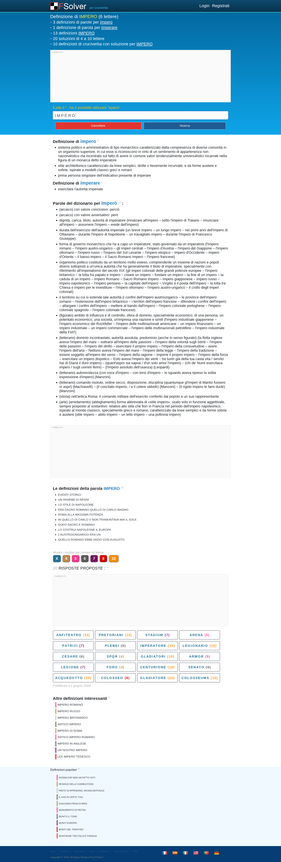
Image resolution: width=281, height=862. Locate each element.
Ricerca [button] (185, 125)
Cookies (64, 851)
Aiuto (91, 851)
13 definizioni (73, 33)
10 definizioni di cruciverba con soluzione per (103, 44)
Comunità (79, 851)
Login (204, 5)
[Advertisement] (140, 77)
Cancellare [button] (98, 125)
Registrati (220, 5)
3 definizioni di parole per (83, 22)
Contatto (104, 851)
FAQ (135, 851)
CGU (52, 851)
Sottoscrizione (121, 851)
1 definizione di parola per (85, 27)
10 (114, 558)
